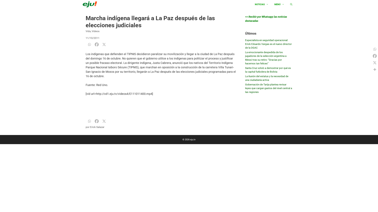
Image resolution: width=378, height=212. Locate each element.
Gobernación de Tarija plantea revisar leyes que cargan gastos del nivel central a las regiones (268, 88)
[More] (374, 69)
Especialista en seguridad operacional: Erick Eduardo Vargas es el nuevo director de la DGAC (268, 44)
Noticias (260, 4)
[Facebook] (96, 44)
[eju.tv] (90, 4)
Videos (96, 31)
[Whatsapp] (89, 44)
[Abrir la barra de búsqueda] (291, 4)
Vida (88, 31)
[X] (104, 44)
